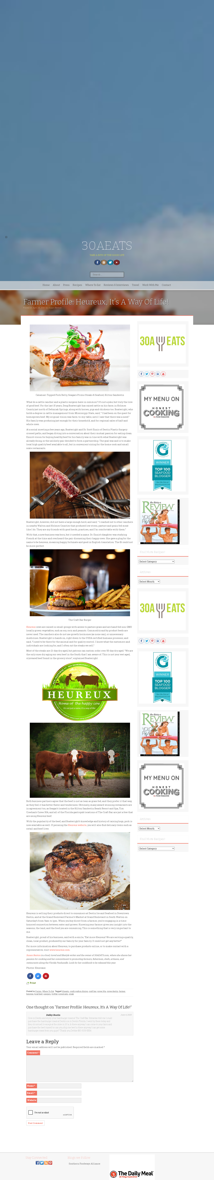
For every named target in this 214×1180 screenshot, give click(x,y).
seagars (47, 994)
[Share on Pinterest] (46, 978)
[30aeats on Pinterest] (50, 1162)
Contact (166, 285)
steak (71, 994)
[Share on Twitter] (38, 978)
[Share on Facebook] (30, 978)
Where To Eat (93, 285)
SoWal (54, 994)
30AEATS (107, 246)
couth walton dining (79, 991)
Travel (135, 285)
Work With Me (150, 285)
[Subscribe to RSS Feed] (46, 1162)
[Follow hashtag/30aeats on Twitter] (42, 1162)
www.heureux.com (60, 949)
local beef (38, 994)
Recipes (77, 285)
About (56, 285)
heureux (29, 994)
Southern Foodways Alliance (84, 1163)
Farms (38, 991)
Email (31, 1092)
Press (66, 285)
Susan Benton (54, 307)
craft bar (92, 991)
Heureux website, (77, 825)
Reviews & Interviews (116, 285)
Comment (33, 1052)
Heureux (31, 626)
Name (31, 1085)
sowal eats (63, 994)
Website (31, 1100)
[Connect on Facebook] (37, 1162)
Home (46, 285)
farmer (122, 991)
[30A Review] (160, 522)
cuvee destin (112, 991)
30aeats (65, 991)
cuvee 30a (101, 991)
